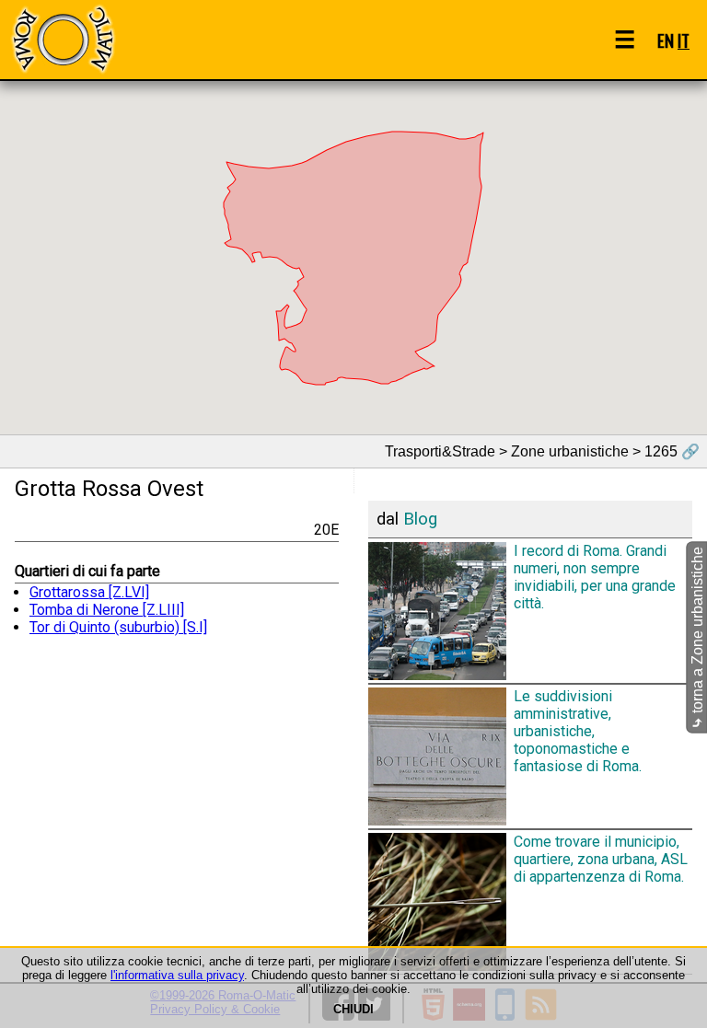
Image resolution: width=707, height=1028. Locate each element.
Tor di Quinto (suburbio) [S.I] (118, 627)
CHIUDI (353, 1009)
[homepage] (62, 39)
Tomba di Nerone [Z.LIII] (106, 609)
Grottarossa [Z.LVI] (89, 592)
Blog (420, 519)
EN (665, 40)
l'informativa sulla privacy (177, 975)
